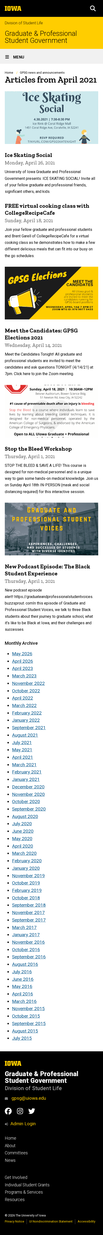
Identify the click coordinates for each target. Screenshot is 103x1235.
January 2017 (26, 934)
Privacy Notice (14, 1221)
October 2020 (26, 801)
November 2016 (28, 942)
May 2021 (22, 750)
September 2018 (29, 905)
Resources (15, 1199)
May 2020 (22, 838)
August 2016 (25, 964)
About (10, 1145)
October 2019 (26, 883)
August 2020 (25, 816)
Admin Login (23, 1123)
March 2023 (24, 676)
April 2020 (22, 846)
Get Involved (16, 1177)
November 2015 (28, 1008)
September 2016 (29, 957)
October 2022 (26, 691)
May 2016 (22, 986)
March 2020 (24, 853)
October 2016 (26, 949)
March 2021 (24, 764)
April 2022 (22, 698)
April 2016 (22, 994)
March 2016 (24, 1001)
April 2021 (22, 757)
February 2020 (27, 861)
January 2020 (26, 868)
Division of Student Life (24, 23)
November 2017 (28, 912)
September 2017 (29, 920)
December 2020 (28, 787)
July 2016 (22, 972)
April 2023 (22, 668)
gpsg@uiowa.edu (28, 1098)
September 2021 (29, 727)
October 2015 (26, 1016)
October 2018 (26, 898)
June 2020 (23, 831)
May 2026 (22, 653)
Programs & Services (24, 1192)
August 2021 (25, 735)
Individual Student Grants (27, 1185)
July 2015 (22, 1038)
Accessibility (86, 1221)
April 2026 (22, 661)
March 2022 (24, 705)
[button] (93, 8)
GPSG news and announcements (42, 72)
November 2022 (28, 683)
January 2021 (26, 779)
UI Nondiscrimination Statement (51, 1221)
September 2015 (29, 1023)
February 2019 (27, 890)
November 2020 (28, 794)
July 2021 (22, 742)
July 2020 (22, 823)
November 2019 (28, 875)
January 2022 (26, 720)
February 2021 (27, 772)
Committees (16, 1152)
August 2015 (25, 1031)
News (10, 1160)
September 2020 (29, 809)
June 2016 (23, 979)
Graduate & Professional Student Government (41, 37)
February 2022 (27, 713)
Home (9, 72)
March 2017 (24, 927)
